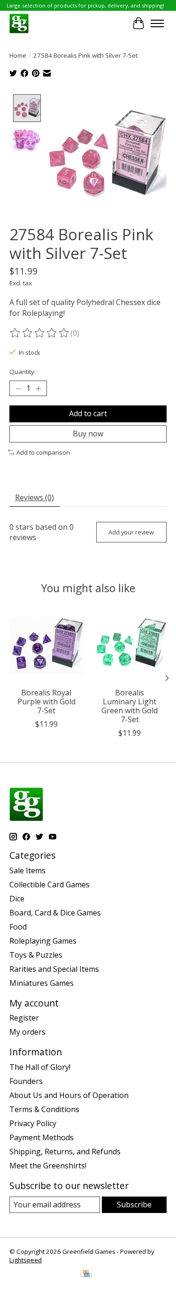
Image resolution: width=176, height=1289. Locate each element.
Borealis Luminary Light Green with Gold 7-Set (129, 706)
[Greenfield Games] (19, 23)
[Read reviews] (39, 333)
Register (24, 1018)
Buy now (88, 433)
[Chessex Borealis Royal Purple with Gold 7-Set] (46, 646)
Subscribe (134, 1204)
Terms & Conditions (44, 1109)
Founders (26, 1081)
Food (18, 927)
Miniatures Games (41, 983)
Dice (16, 898)
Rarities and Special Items (54, 969)
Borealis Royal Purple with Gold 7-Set (46, 701)
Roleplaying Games (43, 941)
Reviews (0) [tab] (34, 497)
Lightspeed (25, 1260)
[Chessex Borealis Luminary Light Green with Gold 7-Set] (130, 646)
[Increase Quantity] (38, 388)
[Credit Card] (86, 1274)
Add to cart (88, 413)
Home (17, 55)
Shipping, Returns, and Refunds (65, 1151)
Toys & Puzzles (35, 955)
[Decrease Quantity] (18, 388)
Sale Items (27, 870)
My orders (27, 1032)
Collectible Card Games (49, 884)
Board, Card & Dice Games (55, 913)
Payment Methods (41, 1137)
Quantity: (22, 371)
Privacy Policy (32, 1123)
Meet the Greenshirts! (47, 1165)
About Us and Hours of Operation (69, 1095)
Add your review (131, 532)
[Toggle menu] (157, 23)
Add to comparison (43, 452)
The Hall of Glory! (39, 1067)
